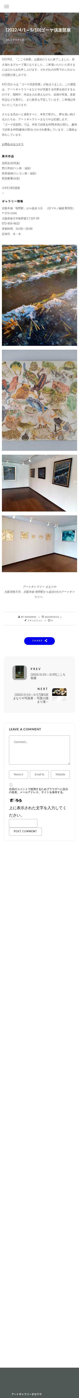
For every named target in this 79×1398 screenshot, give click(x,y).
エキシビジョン (35, 620)
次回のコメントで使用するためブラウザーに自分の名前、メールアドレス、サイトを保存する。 (38, 791)
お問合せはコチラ (13, 144)
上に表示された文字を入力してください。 (38, 811)
